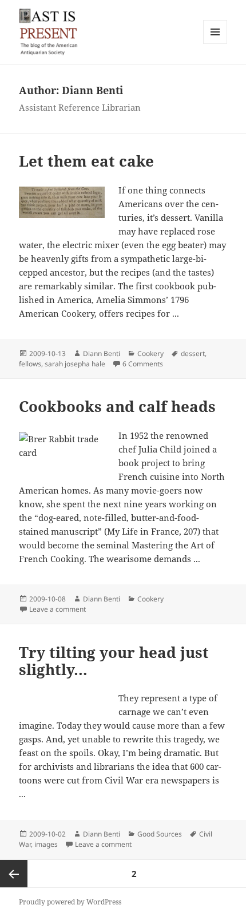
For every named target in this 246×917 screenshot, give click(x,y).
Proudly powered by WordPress (70, 902)
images (46, 844)
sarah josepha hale (75, 364)
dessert (193, 353)
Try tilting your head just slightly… (114, 661)
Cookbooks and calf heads (117, 406)
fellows (30, 364)
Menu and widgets (215, 43)
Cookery (150, 353)
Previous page (13, 873)
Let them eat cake (86, 161)
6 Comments (142, 364)
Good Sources (159, 834)
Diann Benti (101, 353)
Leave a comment (57, 609)
